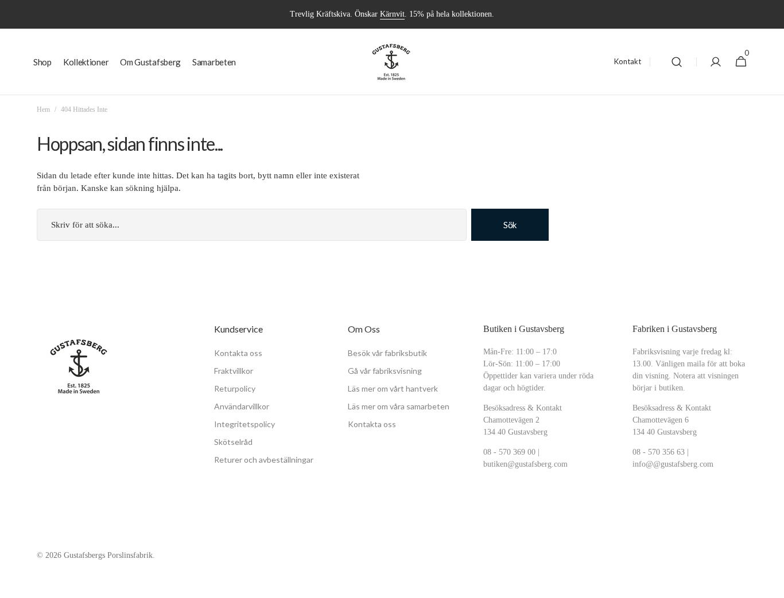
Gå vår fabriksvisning (385, 371)
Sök (510, 225)
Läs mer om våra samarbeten (398, 406)
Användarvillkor (241, 406)
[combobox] (252, 225)
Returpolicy (234, 388)
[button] (676, 62)
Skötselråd (233, 442)
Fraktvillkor (233, 371)
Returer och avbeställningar (263, 459)
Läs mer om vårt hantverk (393, 388)
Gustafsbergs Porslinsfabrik (108, 555)
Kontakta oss (238, 353)
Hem (43, 109)
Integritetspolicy (244, 424)
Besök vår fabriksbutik (387, 353)
